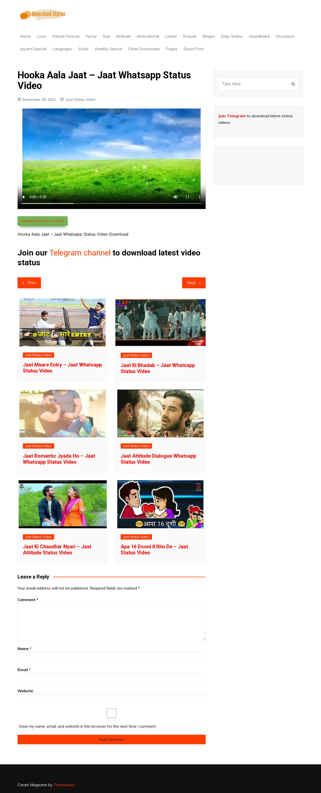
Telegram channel (80, 252)
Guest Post (194, 48)
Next (191, 282)
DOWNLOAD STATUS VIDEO (42, 221)
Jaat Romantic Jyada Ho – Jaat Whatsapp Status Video (59, 459)
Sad (106, 36)
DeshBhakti (259, 36)
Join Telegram (232, 115)
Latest (171, 36)
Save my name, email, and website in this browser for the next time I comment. (87, 726)
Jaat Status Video (81, 99)
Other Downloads (144, 48)
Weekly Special (108, 48)
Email (24, 669)
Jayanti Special (33, 48)
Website (25, 691)
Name (24, 648)
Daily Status (232, 36)
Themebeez (64, 784)
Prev (32, 282)
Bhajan (208, 36)
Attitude (123, 36)
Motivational (148, 36)
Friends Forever (66, 36)
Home (25, 36)
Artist (83, 48)
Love (41, 36)
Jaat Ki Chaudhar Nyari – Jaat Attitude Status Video (57, 550)
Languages (62, 48)
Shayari (189, 36)
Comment (28, 599)
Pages (172, 48)
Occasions (285, 36)
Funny (91, 36)
